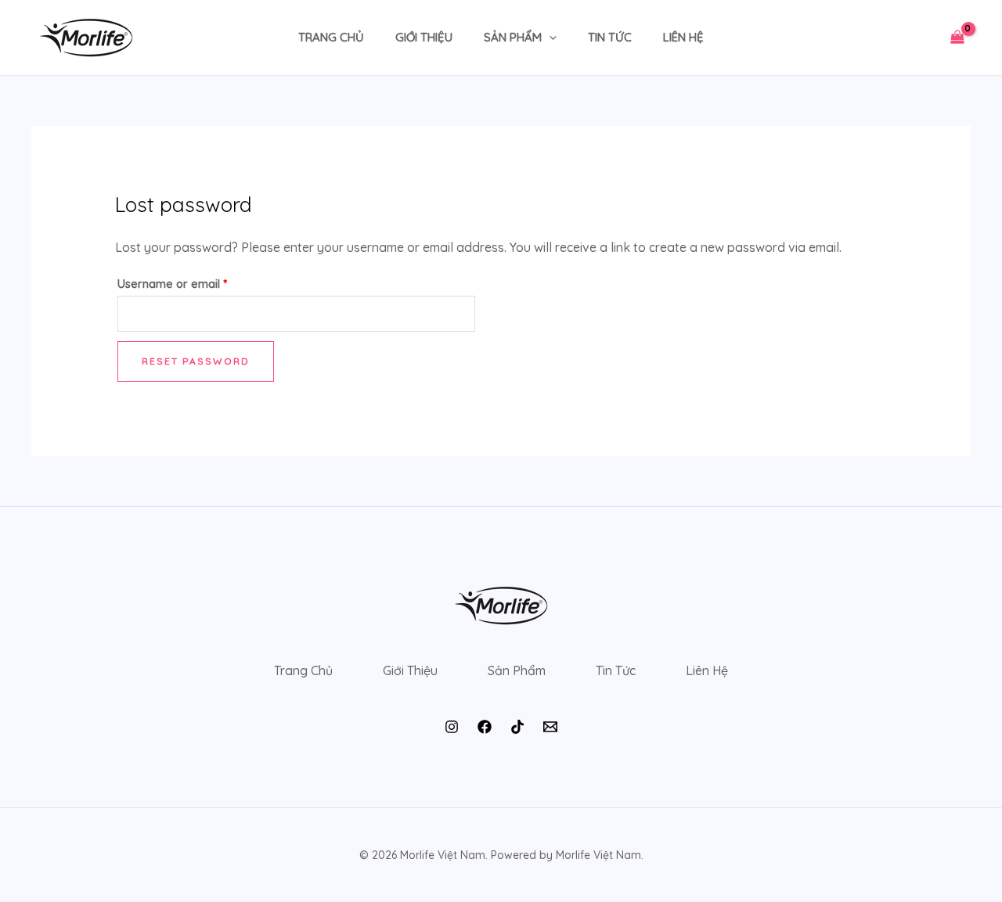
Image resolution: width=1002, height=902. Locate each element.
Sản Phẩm (513, 37)
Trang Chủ (331, 37)
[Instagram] (452, 727)
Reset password (196, 361)
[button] (549, 37)
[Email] (550, 727)
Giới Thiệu (423, 37)
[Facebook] (485, 727)
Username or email (196, 282)
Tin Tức (610, 37)
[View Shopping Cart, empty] (957, 37)
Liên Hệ (683, 37)
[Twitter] (517, 727)
